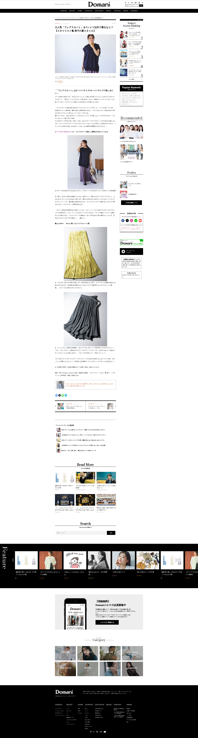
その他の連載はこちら (131, 202)
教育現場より (98, 713)
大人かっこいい (126, 104)
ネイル (67, 722)
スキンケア (68, 710)
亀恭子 (60, 81)
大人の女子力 (125, 95)
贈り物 (86, 728)
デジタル (80, 713)
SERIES (125, 11)
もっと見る (131, 79)
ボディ (67, 715)
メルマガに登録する (107, 622)
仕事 (79, 710)
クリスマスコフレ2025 (71, 719)
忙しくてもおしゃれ (126, 97)
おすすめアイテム (59, 713)
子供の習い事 (98, 715)
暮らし (86, 708)
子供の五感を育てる (99, 708)
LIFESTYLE (88, 11)
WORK (80, 11)
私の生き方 (87, 724)
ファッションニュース (59, 715)
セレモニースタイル (131, 99)
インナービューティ (70, 724)
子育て (86, 717)
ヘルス (86, 715)
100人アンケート (88, 726)
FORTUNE (117, 11)
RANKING (134, 11)
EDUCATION (99, 11)
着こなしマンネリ (126, 93)
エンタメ (87, 713)
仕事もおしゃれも (136, 97)
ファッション (61, 17)
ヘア (67, 713)
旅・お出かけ (88, 719)
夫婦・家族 (87, 722)
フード (86, 710)
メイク (67, 708)
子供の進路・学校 (98, 717)
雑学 (79, 708)
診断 (131, 95)
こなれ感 (134, 93)
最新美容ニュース (70, 717)
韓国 (124, 99)
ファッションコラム (59, 710)
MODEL (108, 11)
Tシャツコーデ (76, 17)
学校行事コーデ (98, 710)
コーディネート (68, 17)
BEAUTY (72, 11)
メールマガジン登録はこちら (132, 225)
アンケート (130, 251)
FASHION (63, 11)
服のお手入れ (137, 95)
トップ (56, 17)
